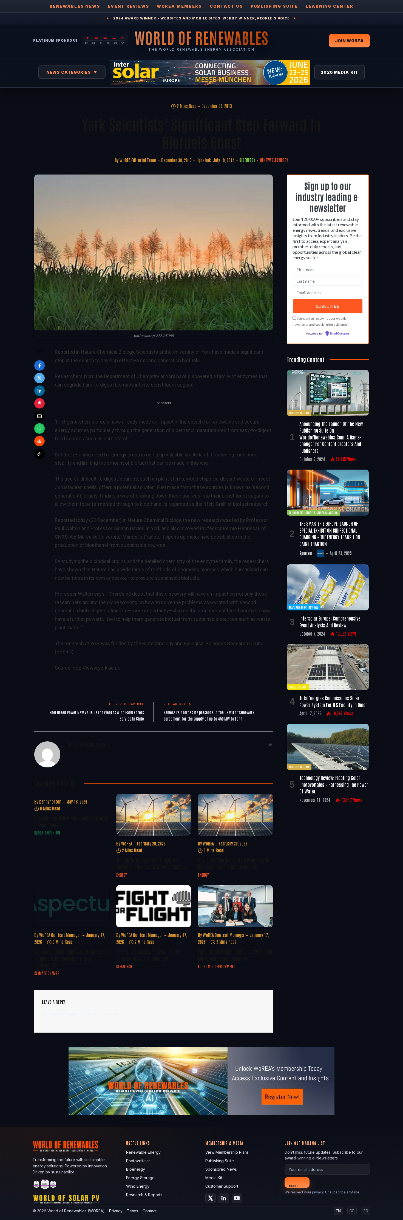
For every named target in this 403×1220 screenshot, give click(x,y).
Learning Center (330, 6)
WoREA (126, 843)
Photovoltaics (138, 1160)
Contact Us (226, 6)
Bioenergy (247, 160)
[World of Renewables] (45, 1185)
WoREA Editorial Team (138, 160)
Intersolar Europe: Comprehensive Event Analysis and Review (330, 621)
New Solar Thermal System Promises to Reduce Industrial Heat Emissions (233, 863)
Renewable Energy (274, 160)
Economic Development (216, 966)
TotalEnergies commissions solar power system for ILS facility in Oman (333, 701)
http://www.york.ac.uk (96, 668)
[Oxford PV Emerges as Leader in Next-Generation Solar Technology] (153, 906)
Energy (121, 874)
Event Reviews (128, 6)
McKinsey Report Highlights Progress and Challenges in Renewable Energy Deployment (71, 958)
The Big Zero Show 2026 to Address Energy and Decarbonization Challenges (151, 863)
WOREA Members (179, 6)
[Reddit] (39, 441)
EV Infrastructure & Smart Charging (313, 512)
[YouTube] (237, 1198)
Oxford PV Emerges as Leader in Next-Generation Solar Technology (150, 954)
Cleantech (124, 966)
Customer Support (221, 1186)
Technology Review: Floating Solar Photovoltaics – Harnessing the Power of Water (333, 784)
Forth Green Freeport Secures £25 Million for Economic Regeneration (235, 954)
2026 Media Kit (339, 72)
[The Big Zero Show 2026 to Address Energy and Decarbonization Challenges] (153, 815)
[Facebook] (39, 365)
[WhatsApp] (39, 428)
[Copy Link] (39, 453)
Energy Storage (140, 1177)
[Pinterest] (39, 403)
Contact (150, 1210)
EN (338, 1210)
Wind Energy (137, 1186)
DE (352, 1210)
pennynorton (50, 801)
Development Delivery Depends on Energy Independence (71, 821)
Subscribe (297, 1186)
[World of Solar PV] (66, 1200)
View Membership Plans (227, 1152)
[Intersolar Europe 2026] (210, 72)
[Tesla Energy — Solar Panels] (105, 40)
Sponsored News (221, 1169)
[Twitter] (39, 378)
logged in (74, 1013)
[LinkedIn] (39, 390)
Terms (132, 1210)
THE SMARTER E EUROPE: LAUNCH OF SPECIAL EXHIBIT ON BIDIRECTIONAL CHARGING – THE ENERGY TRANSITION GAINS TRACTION (329, 533)
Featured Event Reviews (303, 607)
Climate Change (46, 973)
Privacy (116, 1210)
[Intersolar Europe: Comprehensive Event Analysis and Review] (328, 587)
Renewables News (75, 6)
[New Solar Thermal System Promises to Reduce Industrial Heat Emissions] (235, 815)
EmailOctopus (340, 333)
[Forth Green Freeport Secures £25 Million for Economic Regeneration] (235, 906)
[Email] (39, 416)
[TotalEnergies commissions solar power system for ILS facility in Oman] (328, 667)
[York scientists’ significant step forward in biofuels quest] (153, 252)
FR (366, 1210)
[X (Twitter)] (210, 1198)
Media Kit (213, 1177)
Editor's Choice (299, 413)
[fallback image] (201, 1081)
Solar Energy (297, 687)
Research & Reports (144, 1194)
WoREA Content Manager (60, 935)
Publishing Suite (274, 6)
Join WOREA (349, 40)
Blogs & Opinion (47, 832)
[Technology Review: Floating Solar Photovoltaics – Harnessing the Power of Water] (328, 747)
